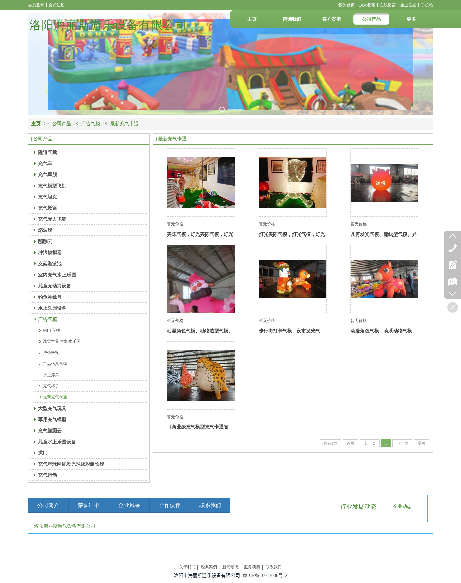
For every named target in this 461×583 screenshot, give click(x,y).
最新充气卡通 (124, 123)
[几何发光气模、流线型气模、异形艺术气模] (384, 182)
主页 (36, 123)
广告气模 (90, 123)
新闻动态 (230, 567)
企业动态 (402, 506)
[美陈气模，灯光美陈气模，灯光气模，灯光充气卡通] (201, 182)
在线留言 (388, 5)
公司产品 (61, 123)
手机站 (427, 5)
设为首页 (346, 5)
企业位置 (408, 5)
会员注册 (57, 5)
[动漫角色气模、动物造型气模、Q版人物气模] (201, 279)
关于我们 (187, 567)
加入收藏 (367, 5)
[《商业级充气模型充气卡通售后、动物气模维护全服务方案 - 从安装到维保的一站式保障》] (201, 375)
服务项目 (252, 567)
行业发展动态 (358, 506)
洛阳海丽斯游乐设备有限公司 (108, 25)
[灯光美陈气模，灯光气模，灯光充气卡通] (293, 182)
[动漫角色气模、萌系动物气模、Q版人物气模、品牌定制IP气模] (384, 279)
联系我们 (274, 567)
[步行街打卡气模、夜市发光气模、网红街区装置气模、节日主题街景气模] (293, 279)
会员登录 (36, 5)
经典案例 (209, 567)
